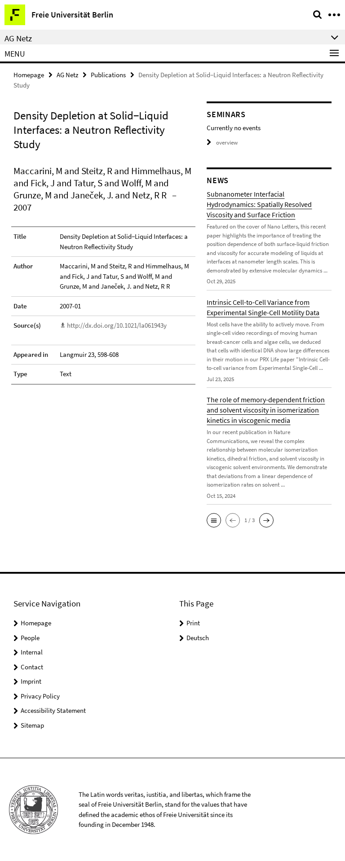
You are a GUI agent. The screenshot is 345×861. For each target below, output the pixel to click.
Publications (108, 74)
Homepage (28, 74)
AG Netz (67, 74)
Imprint (31, 681)
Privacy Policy (40, 696)
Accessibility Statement (53, 710)
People (30, 637)
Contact (32, 667)
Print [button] (193, 623)
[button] (214, 520)
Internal (32, 652)
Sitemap (32, 725)
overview (227, 142)
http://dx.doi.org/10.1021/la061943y (117, 325)
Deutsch (197, 637)
